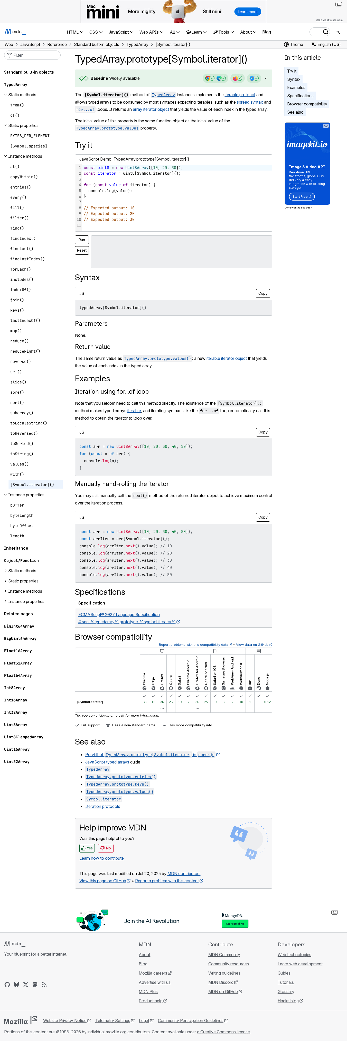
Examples (296, 87)
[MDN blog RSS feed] (44, 984)
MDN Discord (220, 982)
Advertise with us (155, 982)
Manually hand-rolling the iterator (122, 484)
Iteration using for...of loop (112, 391)
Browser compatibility (307, 103)
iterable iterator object (227, 358)
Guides (284, 973)
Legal (144, 1020)
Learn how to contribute (101, 858)
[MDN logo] (14, 944)
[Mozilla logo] (20, 1020)
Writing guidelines (224, 973)
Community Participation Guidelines (190, 1020)
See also (295, 112)
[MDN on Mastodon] (35, 984)
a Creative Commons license (223, 1031)
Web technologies (294, 954)
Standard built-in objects (29, 72)
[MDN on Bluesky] (16, 984)
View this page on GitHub (102, 880)
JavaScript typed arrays (107, 762)
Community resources (228, 963)
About (144, 954)
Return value (92, 346)
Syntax (294, 79)
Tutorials (286, 982)
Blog (266, 31)
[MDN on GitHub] (7, 984)
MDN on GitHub (223, 991)
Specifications (300, 95)
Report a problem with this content (167, 880)
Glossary (286, 991)
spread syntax (250, 102)
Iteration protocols (102, 806)
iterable (134, 410)
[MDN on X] (26, 984)
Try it (291, 71)
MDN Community (224, 954)
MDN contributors (184, 873)
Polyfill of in (149, 754)
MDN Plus (148, 991)
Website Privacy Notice (65, 1020)
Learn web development (300, 963)
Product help (151, 1000)
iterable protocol (240, 94)
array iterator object (151, 109)
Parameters (91, 323)
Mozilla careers (153, 973)
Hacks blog (288, 1000)
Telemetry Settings (112, 1020)
